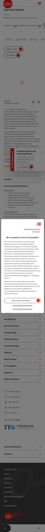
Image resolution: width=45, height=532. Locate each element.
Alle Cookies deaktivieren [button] (22, 309)
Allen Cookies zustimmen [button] (21, 300)
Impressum (36, 231)
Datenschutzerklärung (32, 229)
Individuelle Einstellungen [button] (22, 305)
